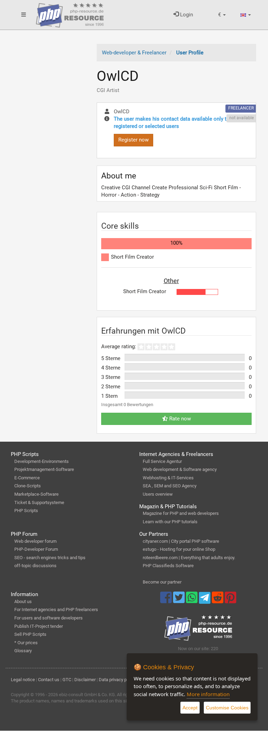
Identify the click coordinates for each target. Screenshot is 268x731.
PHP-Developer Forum (36, 549)
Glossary (23, 650)
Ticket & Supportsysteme (39, 502)
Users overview (158, 494)
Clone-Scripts (27, 485)
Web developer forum (35, 541)
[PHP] (69, 14)
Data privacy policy (117, 679)
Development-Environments (41, 461)
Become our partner (162, 582)
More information (208, 694)
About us (23, 601)
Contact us (48, 679)
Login (186, 15)
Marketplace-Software (36, 494)
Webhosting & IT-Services (168, 477)
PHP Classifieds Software (168, 565)
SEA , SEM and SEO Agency (169, 485)
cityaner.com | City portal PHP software (181, 541)
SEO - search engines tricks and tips (49, 557)
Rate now (179, 419)
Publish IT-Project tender (38, 626)
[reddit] (218, 600)
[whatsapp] (192, 600)
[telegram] (205, 599)
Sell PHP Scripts (30, 634)
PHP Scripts (26, 510)
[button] (222, 15)
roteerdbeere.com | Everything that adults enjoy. (189, 557)
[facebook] (166, 600)
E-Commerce (27, 477)
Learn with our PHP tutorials (170, 521)
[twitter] (179, 600)
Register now (133, 140)
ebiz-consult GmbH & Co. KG (87, 694)
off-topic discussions (35, 565)
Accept (190, 707)
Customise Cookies (227, 707)
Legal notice (23, 679)
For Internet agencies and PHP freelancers (56, 609)
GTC (66, 679)
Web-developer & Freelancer (134, 53)
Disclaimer (85, 679)
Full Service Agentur (162, 461)
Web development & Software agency (180, 469)
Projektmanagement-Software (44, 469)
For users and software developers (48, 617)
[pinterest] (230, 600)
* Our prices (26, 642)
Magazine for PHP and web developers (181, 513)
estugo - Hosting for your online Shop (179, 549)
